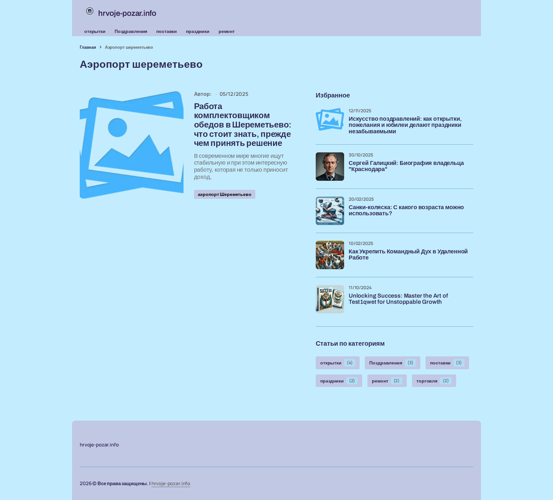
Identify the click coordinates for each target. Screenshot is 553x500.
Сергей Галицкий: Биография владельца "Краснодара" (406, 166)
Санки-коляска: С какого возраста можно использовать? (406, 210)
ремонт (227, 31)
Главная (88, 47)
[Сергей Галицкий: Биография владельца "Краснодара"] (330, 166)
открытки (95, 31)
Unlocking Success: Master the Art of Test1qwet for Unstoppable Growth (398, 299)
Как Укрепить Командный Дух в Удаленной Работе (408, 255)
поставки (166, 31)
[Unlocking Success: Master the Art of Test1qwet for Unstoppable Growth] (330, 299)
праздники (198, 31)
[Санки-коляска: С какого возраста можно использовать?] (330, 211)
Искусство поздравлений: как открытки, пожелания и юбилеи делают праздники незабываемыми (405, 125)
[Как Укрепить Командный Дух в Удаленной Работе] (330, 255)
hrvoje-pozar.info (170, 483)
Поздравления (131, 31)
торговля (432, 381)
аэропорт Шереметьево (224, 194)
